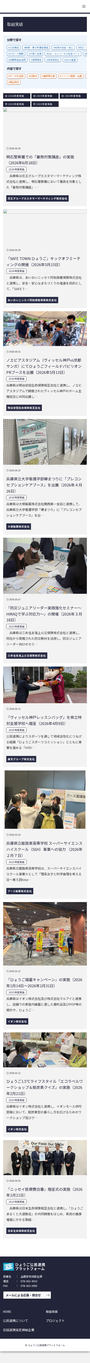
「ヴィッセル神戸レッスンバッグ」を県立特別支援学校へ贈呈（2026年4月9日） (44, 720)
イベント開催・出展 (71, 76)
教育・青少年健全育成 (36, 47)
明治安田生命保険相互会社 (24, 407)
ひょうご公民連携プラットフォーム (46, 1345)
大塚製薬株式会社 (19, 526)
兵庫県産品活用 (18, 59)
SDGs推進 (71, 59)
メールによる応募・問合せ (23, 1295)
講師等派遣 (49, 76)
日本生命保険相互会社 (21, 1230)
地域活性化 (53, 59)
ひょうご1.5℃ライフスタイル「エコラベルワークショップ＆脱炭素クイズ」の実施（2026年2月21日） (44, 1087)
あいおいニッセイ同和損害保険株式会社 (32, 300)
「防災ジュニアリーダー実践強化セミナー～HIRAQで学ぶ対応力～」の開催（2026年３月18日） (44, 614)
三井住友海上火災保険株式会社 (27, 655)
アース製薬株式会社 (20, 891)
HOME (7, 1311)
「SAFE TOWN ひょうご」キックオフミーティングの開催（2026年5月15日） (43, 261)
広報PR (33, 76)
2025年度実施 (16, 626)
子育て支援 (35, 53)
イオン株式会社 (17, 1021)
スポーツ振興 (16, 53)
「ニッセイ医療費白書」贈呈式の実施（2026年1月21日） (44, 1192)
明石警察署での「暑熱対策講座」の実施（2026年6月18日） (40, 160)
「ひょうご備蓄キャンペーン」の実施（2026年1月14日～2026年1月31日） (44, 982)
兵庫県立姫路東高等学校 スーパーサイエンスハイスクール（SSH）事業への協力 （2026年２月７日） (44, 849)
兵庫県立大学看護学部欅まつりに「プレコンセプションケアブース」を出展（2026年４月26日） (44, 485)
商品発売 (14, 82)
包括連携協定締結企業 (18, 1330)
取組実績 (52, 1311)
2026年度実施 (16, 169)
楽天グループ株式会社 (21, 759)
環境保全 (36, 59)
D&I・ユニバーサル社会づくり (64, 53)
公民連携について (15, 1320)
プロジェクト (55, 1320)
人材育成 (14, 47)
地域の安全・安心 (64, 47)
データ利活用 (16, 76)
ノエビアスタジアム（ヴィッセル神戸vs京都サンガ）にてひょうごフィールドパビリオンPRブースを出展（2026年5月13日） (44, 366)
